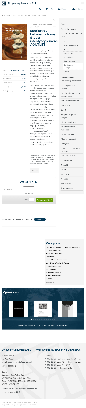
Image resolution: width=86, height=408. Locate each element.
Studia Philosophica (53, 272)
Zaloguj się (64, 9)
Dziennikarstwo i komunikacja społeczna (71, 79)
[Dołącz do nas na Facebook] (17, 392)
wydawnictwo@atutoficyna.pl (20, 362)
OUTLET (32, 161)
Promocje (65, 174)
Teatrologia (68, 71)
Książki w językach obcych (68, 116)
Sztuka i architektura (70, 100)
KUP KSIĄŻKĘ (46, 200)
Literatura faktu (68, 134)
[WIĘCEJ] (18, 309)
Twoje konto (6, 405)
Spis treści (35, 170)
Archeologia (68, 42)
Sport (63, 110)
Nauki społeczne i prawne (68, 87)
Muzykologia (68, 57)
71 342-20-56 (50, 359)
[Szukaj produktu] (40, 9)
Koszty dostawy (16, 388)
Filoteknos (50, 257)
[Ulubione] (52, 9)
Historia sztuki (69, 53)
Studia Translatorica (53, 275)
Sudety (49, 279)
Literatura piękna (68, 122)
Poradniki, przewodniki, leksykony (71, 149)
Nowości (64, 179)
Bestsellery (66, 183)
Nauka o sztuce (69, 61)
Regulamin (5, 388)
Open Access (67, 188)
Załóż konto (79, 9)
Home (5, 15)
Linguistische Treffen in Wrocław (58, 263)
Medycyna (65, 105)
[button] (31, 319)
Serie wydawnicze (68, 156)
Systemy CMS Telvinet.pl (28, 405)
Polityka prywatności (30, 388)
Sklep (9, 15)
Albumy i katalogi (68, 139)
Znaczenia (50, 282)
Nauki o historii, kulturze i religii (21, 15)
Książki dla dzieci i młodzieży (68, 128)
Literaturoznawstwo (45, 155)
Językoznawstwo (34, 155)
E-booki (64, 165)
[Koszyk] (46, 9)
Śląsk (63, 24)
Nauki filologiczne (68, 29)
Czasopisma (66, 160)
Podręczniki (66, 143)
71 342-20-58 (50, 368)
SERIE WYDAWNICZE (41, 161)
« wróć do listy (51, 20)
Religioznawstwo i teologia (39, 15)
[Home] (43, 3)
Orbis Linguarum (52, 269)
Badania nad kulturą (71, 46)
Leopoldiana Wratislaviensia (56, 260)
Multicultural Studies (53, 266)
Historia (66, 49)
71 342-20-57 (50, 362)
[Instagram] (19, 392)
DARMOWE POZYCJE (41, 325)
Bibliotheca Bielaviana (54, 253)
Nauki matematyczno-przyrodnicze (71, 94)
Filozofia (46, 157)
